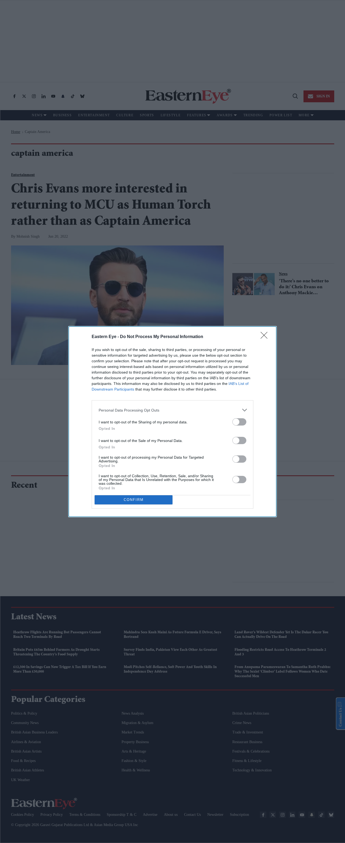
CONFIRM (134, 500)
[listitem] (172, 410)
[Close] (266, 337)
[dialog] (172, 421)
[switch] (239, 422)
